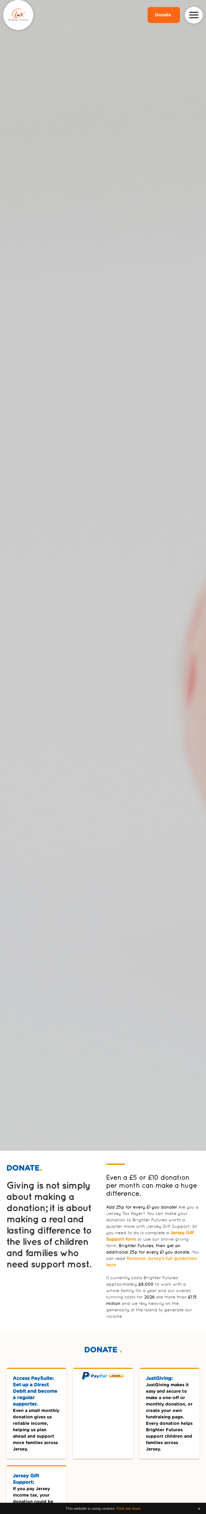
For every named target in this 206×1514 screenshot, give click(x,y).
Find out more (129, 1508)
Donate (163, 15)
